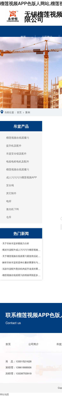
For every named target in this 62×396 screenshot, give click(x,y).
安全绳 (10, 185)
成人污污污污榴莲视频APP (21, 177)
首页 (23, 37)
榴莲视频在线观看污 (17, 137)
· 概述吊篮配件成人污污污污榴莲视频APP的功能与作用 (21, 249)
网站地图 (4, 394)
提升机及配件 (13, 145)
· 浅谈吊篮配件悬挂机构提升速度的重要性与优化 (21, 268)
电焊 (8, 201)
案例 (27, 112)
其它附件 (11, 193)
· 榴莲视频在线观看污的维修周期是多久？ (21, 275)
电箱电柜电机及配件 (17, 161)
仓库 (8, 217)
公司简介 (47, 37)
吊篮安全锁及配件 (16, 153)
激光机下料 (12, 209)
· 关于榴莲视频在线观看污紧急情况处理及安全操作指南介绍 (21, 256)
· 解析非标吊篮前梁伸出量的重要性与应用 (21, 262)
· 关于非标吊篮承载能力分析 (15, 243)
